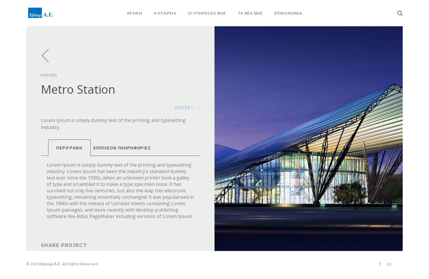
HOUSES (49, 75)
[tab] (69, 148)
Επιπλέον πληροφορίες (122, 148)
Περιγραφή (69, 148)
